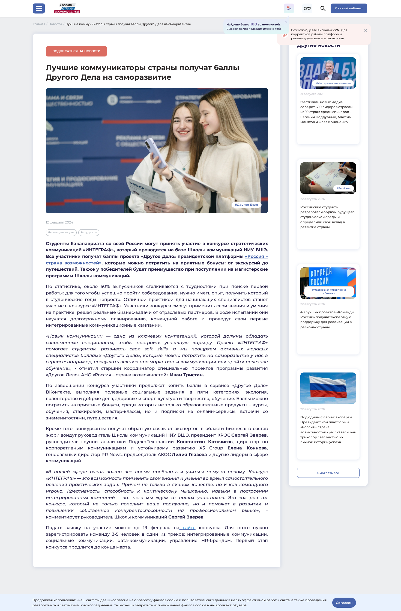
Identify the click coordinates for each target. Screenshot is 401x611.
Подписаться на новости (76, 51)
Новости (56, 24)
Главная (40, 24)
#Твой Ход (344, 188)
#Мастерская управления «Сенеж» (329, 291)
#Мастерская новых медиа (333, 83)
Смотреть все (328, 473)
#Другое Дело (246, 205)
